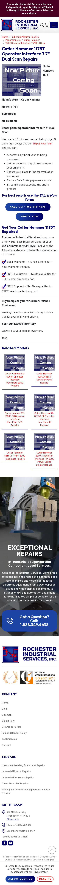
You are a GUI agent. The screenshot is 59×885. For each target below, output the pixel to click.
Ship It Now (8, 720)
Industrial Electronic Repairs (18, 777)
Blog (4, 708)
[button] (42, 25)
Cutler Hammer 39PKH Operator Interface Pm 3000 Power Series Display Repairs (44, 458)
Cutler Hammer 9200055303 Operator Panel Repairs (44, 378)
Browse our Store (11, 726)
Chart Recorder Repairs (15, 783)
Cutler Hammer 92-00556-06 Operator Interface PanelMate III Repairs (44, 419)
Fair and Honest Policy (14, 732)
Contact (6, 744)
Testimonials (9, 738)
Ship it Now (29, 216)
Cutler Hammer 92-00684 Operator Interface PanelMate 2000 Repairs (15, 379)
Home (5, 702)
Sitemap (7, 714)
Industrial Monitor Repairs (16, 771)
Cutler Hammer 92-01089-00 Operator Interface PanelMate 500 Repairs (15, 419)
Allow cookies (20, 879)
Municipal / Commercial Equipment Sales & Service (26, 791)
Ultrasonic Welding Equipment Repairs (23, 765)
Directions (13, 818)
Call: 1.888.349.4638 (34, 622)
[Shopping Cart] (47, 25)
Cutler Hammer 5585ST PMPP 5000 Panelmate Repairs (14, 455)
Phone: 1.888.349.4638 (19, 824)
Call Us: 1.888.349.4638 (28, 207)
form (42, 143)
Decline (45, 879)
